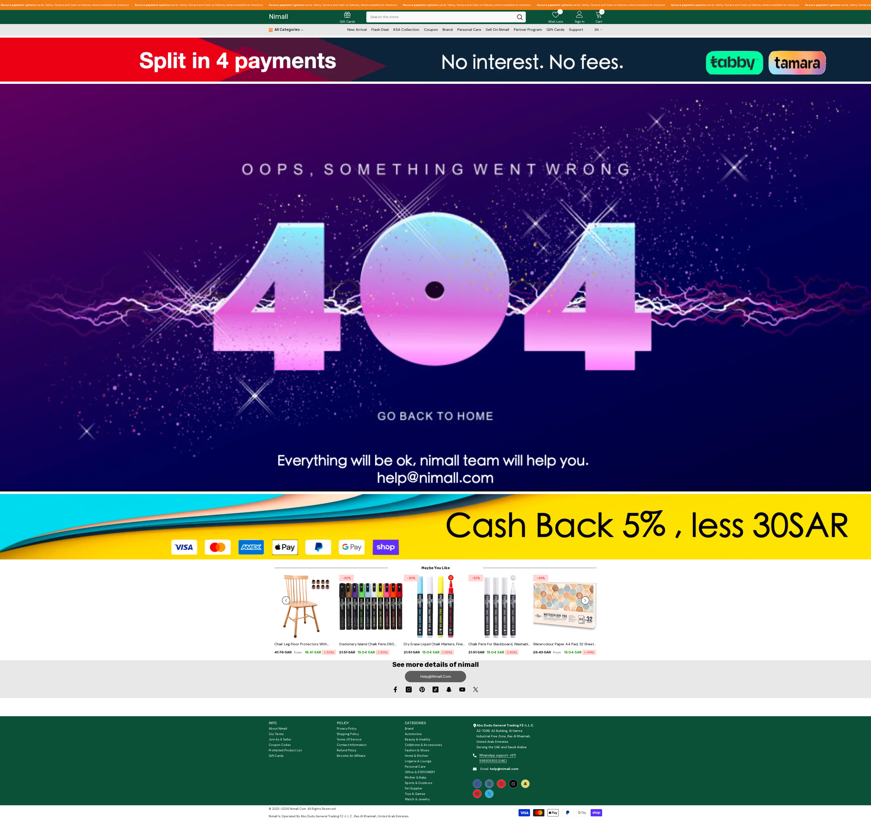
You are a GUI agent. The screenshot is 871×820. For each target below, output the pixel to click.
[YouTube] (462, 689)
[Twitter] (476, 689)
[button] (286, 600)
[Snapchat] (449, 689)
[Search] (446, 17)
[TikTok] (435, 689)
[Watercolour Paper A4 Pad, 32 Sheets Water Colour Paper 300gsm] (565, 606)
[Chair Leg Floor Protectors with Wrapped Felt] (306, 606)
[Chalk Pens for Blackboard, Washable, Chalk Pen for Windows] (500, 606)
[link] (435, 59)
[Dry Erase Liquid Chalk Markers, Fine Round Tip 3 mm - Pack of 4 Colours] (435, 606)
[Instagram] (409, 689)
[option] (306, 616)
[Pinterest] (422, 689)
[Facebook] (395, 689)
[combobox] (440, 17)
